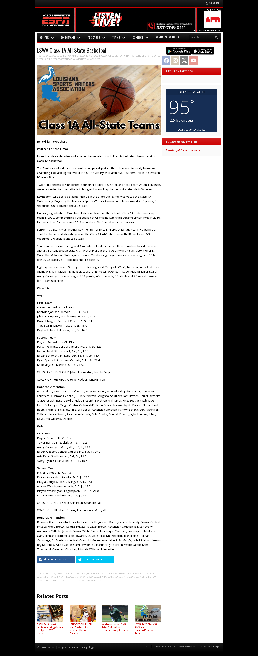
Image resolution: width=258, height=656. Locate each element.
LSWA (53, 580)
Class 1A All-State (117, 576)
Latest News (118, 573)
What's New (93, 59)
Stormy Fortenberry (69, 580)
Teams (116, 37)
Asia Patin (100, 576)
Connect (137, 37)
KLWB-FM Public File (165, 646)
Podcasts (93, 37)
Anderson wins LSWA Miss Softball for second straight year (115, 627)
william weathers (92, 580)
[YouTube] (217, 3)
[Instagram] (210, 3)
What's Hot (79, 59)
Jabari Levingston (139, 576)
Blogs (94, 55)
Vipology (89, 647)
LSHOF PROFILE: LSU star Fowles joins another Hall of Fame (81, 628)
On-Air (44, 37)
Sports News (65, 59)
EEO (147, 646)
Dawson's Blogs (108, 55)
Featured (123, 55)
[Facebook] (207, 3)
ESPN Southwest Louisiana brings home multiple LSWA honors (50, 628)
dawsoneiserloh (58, 55)
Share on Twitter (92, 559)
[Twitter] (214, 3)
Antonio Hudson (84, 576)
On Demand (68, 37)
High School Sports (141, 55)
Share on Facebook (55, 559)
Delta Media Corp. (209, 646)
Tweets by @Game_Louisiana (183, 150)
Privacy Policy (187, 646)
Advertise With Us (167, 37)
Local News (50, 59)
